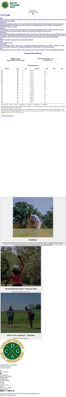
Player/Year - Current (36, 34)
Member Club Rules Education (8, 39)
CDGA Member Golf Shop (51, 25)
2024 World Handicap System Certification (33, 29)
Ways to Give (18, 45)
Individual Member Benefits (30, 23)
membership (3, 22)
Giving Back (3, 44)
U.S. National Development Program (44, 36)
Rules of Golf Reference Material (24, 39)
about (1, 18)
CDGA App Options (55, 23)
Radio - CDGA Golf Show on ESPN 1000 (29, 50)
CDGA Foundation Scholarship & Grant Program (27, 47)
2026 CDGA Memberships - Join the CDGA (11, 23)
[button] (1, 15)
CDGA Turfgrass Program (47, 47)
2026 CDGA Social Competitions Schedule (50, 35)
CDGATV (42, 50)
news (1, 48)
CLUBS (2, 383)
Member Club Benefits (43, 23)
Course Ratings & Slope (6, 42)
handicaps (2, 28)
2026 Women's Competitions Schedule (29, 35)
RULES (2, 382)
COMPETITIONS (5, 380)
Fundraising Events (28, 45)
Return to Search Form (7, 115)
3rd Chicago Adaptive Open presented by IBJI (23, 36)
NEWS (2, 386)
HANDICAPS (4, 379)
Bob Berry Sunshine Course (7, 47)
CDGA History (34, 19)
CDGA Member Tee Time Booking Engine (33, 25)
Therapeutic (56, 45)
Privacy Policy (3, 395)
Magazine (8, 50)
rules (1, 38)
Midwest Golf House (24, 19)
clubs (1, 41)
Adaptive (50, 45)
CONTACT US (4, 389)
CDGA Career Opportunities (7, 21)
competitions (3, 32)
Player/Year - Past (47, 34)
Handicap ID (25, 31)
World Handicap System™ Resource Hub (10, 29)
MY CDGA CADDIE (5, 388)
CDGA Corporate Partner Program (57, 19)
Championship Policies (13, 35)
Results (56, 36)
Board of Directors (4, 19)
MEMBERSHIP (4, 377)
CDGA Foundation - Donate (7, 45)
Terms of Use (11, 395)
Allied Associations (43, 19)
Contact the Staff (14, 19)
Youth (62, 45)
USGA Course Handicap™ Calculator (53, 29)
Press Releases (60, 50)
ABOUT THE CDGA (6, 376)
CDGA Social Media (51, 50)
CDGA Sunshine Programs (40, 45)
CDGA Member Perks (15, 25)
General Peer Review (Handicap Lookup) (10, 31)
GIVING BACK (4, 385)
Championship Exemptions (23, 34)
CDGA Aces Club (12, 26)
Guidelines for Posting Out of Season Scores (39, 31)
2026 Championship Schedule (7, 34)
